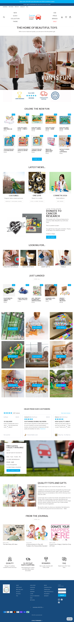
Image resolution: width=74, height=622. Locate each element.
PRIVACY (17, 6)
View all (37, 159)
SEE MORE (60, 201)
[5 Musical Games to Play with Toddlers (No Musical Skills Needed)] (37, 532)
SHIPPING (5, 6)
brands (10, 567)
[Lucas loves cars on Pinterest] (59, 602)
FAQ (27, 6)
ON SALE (18, 591)
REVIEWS (18, 593)
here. (64, 567)
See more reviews (65, 413)
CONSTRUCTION (48, 587)
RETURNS (11, 6)
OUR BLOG (32, 587)
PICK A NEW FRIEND (37, 201)
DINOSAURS (47, 589)
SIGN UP (62, 595)
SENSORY (46, 595)
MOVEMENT (47, 593)
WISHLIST (22, 6)
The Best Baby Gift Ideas (10, 544)
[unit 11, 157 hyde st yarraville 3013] (37, 458)
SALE (55, 21)
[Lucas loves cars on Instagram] (59, 599)
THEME (15, 21)
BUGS (45, 585)
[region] (37, 1)
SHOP (17, 585)
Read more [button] (42, 428)
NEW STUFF (19, 587)
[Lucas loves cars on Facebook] (62, 599)
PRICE (55, 15)
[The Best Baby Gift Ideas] (14, 532)
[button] (37, 620)
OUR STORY (33, 585)
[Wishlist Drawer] (66, 17)
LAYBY (31, 593)
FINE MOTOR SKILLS (48, 591)
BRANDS (55, 18)
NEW (15, 13)
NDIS (31, 597)
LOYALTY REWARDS (34, 595)
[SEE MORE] (12, 326)
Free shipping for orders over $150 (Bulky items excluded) (28, 569)
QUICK (15, 15)
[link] (37, 435)
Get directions (13, 470)
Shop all (65, 85)
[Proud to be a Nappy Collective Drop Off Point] (60, 532)
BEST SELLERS (19, 589)
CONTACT (32, 589)
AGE (54, 13)
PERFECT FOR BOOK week (14, 201)
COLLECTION (15, 18)
